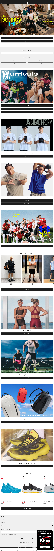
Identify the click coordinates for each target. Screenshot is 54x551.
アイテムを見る (27, 41)
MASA (11, 284)
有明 (32, 283)
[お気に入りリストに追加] (20, 499)
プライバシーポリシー (10, 534)
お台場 (11, 283)
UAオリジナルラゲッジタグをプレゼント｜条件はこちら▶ (27, 0)
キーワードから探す (27, 50)
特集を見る (27, 200)
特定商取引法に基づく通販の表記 (24, 542)
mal (32, 284)
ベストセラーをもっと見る (27, 508)
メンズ (27, 108)
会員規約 (32, 542)
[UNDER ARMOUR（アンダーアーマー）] (27, 3)
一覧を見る (27, 105)
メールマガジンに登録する (5, 529)
